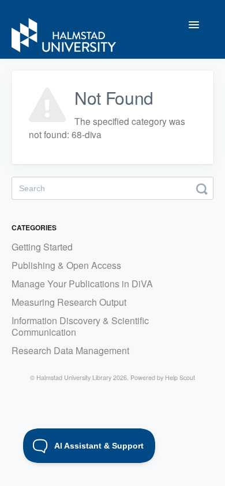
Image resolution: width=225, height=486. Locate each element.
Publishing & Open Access (66, 265)
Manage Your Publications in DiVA (82, 283)
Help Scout (180, 377)
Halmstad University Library (73, 377)
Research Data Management (70, 350)
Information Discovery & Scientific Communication (80, 326)
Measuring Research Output (69, 302)
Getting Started (42, 246)
